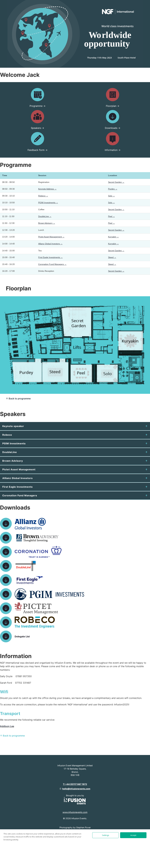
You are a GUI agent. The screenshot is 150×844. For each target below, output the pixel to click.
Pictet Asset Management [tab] (18, 469)
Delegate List (22, 636)
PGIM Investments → (48, 202)
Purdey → (112, 189)
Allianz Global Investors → (50, 244)
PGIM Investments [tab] (14, 443)
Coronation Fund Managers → (52, 264)
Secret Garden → (116, 182)
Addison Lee (7, 726)
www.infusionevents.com (75, 812)
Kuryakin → (113, 237)
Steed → (112, 257)
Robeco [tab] (7, 434)
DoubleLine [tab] (9, 452)
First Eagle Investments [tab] (17, 486)
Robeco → (43, 196)
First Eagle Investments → (50, 257)
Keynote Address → (47, 189)
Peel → (111, 216)
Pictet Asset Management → (51, 237)
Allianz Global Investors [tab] (17, 478)
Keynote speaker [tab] (13, 426)
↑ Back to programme (18, 398)
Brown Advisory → (46, 223)
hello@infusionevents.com (76, 788)
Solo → (111, 196)
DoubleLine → (44, 216)
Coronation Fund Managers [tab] (19, 495)
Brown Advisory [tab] (12, 460)
